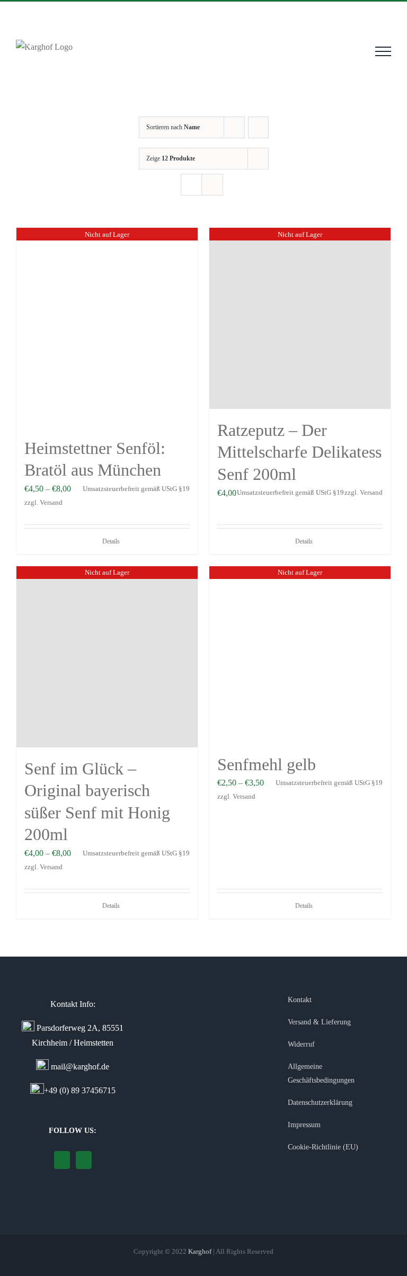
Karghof (199, 1251)
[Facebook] (84, 1160)
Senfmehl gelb (266, 764)
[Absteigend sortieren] (258, 127)
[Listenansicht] (212, 184)
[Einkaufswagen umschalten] (354, 51)
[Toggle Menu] (383, 51)
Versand (51, 502)
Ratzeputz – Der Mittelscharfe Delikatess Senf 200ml (299, 452)
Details (111, 541)
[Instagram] (62, 1160)
